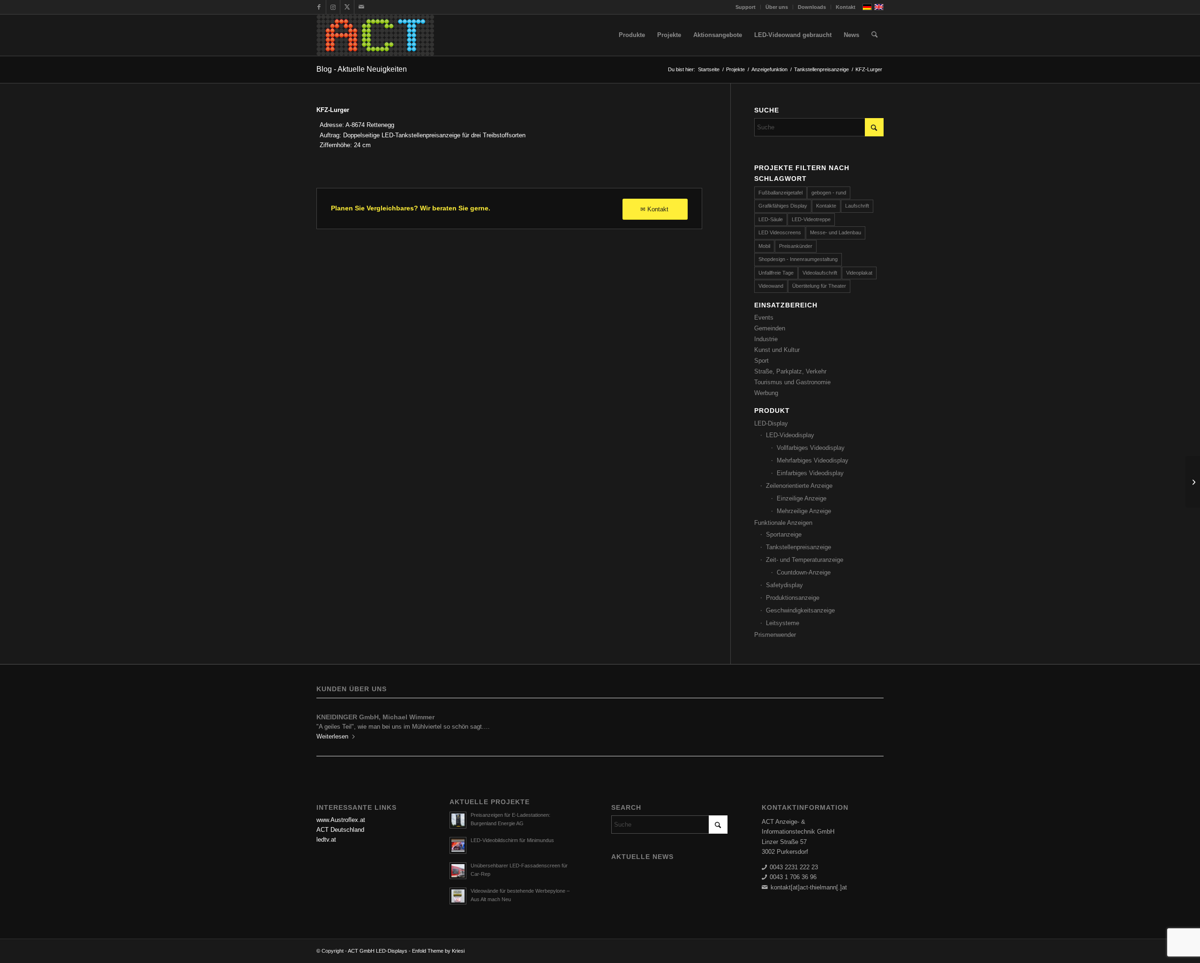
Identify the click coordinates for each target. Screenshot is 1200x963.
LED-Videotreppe (811, 219)
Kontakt (845, 7)
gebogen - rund (828, 192)
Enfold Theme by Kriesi (438, 951)
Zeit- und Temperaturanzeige (804, 559)
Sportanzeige (784, 534)
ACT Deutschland (340, 829)
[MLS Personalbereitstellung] (1192, 482)
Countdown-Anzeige (804, 572)
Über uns (776, 7)
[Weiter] (869, 723)
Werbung (766, 392)
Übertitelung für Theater (819, 286)
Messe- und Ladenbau (835, 232)
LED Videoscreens (779, 232)
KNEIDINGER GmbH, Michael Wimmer (375, 717)
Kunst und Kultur (777, 349)
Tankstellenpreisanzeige (798, 547)
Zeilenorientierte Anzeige (799, 485)
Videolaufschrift (819, 273)
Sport (761, 360)
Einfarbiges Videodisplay (810, 473)
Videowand (770, 286)
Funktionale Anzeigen (783, 522)
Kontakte (826, 206)
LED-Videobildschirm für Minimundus (512, 840)
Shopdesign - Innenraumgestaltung (798, 259)
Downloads (812, 7)
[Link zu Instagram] (333, 7)
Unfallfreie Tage (776, 273)
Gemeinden (769, 328)
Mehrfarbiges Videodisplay (812, 460)
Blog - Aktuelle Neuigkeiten (361, 69)
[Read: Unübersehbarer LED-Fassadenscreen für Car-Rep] (458, 870)
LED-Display (771, 423)
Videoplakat (859, 273)
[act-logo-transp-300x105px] (375, 35)
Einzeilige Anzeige (801, 498)
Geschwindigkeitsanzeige (800, 610)
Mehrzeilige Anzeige (804, 511)
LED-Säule (770, 219)
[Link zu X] (347, 7)
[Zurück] (330, 723)
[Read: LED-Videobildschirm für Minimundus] (458, 845)
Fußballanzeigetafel (780, 192)
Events (763, 317)
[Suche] (874, 35)
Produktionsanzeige (792, 597)
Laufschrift (857, 206)
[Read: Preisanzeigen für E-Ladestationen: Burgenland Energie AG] (458, 820)
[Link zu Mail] (361, 7)
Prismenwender (775, 634)
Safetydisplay (784, 585)
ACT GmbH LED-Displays (377, 951)
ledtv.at (326, 839)
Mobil (764, 246)
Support (745, 7)
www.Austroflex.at (340, 819)
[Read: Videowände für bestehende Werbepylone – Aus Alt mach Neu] (458, 896)
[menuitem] (746, 7)
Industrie (766, 339)
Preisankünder (795, 246)
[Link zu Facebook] (319, 7)
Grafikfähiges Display (782, 206)
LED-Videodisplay (790, 435)
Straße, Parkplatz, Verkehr (790, 371)
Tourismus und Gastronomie (792, 382)
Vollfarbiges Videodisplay (811, 447)
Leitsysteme (782, 623)
